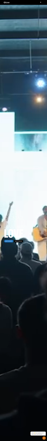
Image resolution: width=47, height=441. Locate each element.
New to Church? (8, 241)
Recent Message (18, 241)
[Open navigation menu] (41, 2)
